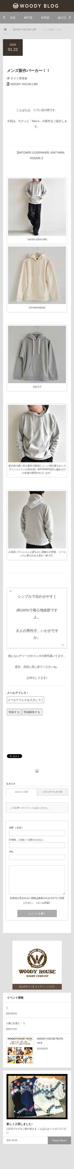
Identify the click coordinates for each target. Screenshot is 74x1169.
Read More (59, 1140)
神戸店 (28, 17)
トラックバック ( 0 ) (52, 792)
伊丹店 (45, 17)
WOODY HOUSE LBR (24, 84)
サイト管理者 (19, 78)
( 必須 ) (15, 827)
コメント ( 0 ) (21, 792)
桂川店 (62, 17)
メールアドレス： (18, 692)
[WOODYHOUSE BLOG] (37, 5)
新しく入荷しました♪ (20, 1124)
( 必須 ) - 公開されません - (26, 840)
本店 (12, 17)
